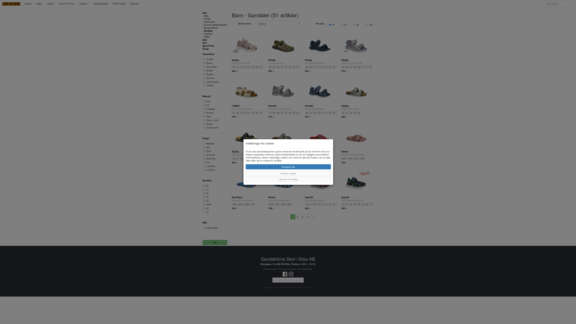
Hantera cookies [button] (288, 173)
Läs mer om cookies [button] (288, 179)
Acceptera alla (288, 166)
